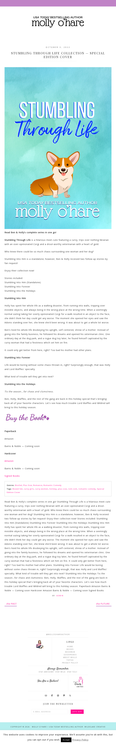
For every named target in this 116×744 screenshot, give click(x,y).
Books (70, 649)
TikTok (70, 660)
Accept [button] (66, 739)
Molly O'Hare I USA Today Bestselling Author (58, 22)
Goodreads (70, 655)
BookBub (70, 652)
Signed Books (12, 475)
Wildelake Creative (95, 727)
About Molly (70, 657)
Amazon (9, 460)
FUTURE (103, 603)
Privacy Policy (70, 663)
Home (70, 646)
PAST (11, 603)
